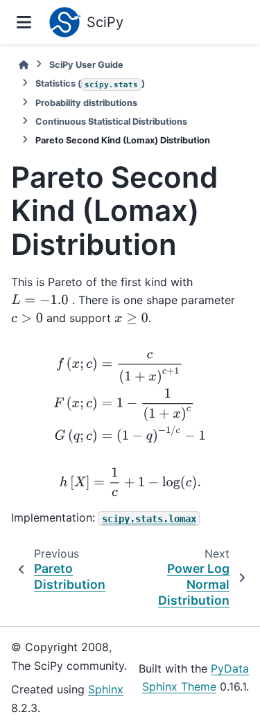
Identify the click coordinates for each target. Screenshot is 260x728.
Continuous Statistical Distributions (111, 121)
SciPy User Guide (86, 65)
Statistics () (90, 83)
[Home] (23, 64)
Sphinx (105, 689)
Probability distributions (86, 103)
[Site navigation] (24, 22)
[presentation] (40, 300)
